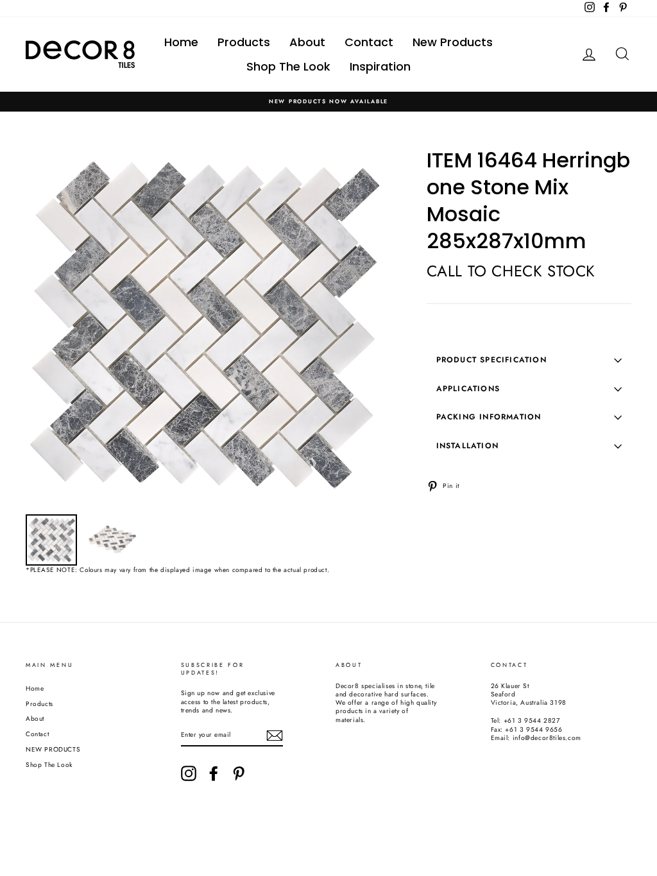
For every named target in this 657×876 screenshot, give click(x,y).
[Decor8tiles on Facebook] (213, 773)
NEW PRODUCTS (53, 749)
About (307, 42)
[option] (328, 101)
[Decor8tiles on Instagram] (188, 773)
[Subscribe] (274, 735)
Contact (369, 42)
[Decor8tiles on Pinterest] (238, 773)
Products (244, 42)
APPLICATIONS (468, 388)
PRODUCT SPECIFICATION (491, 360)
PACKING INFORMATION (489, 417)
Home (181, 42)
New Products (453, 42)
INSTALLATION (467, 445)
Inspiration (380, 66)
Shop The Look (288, 66)
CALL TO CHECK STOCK (511, 271)
